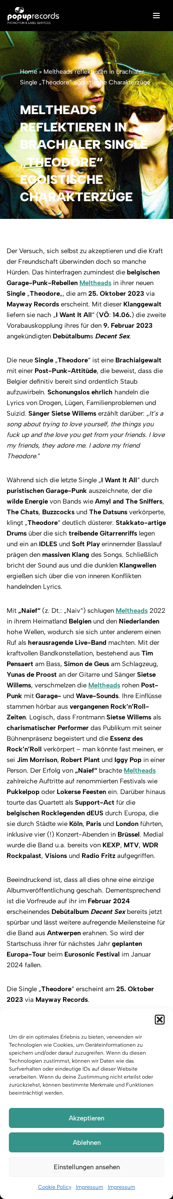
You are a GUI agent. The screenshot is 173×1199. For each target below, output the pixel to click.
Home (28, 71)
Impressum (89, 1187)
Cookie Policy (54, 1187)
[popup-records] (33, 15)
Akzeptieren (86, 1118)
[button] (159, 1019)
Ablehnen (87, 1143)
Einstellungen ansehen (87, 1167)
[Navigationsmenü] (156, 15)
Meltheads (95, 283)
